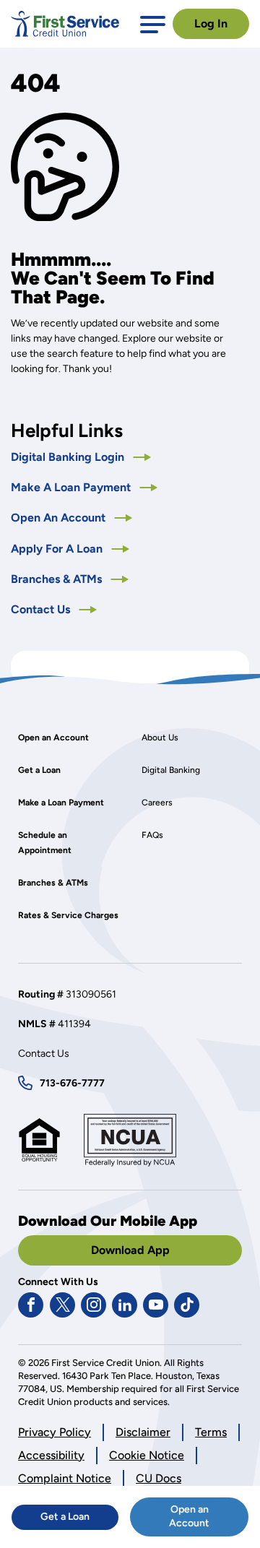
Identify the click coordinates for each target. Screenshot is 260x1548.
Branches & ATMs (58, 579)
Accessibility (51, 1455)
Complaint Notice (64, 1478)
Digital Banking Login (81, 457)
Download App (130, 1250)
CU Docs (158, 1478)
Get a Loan (79, 1520)
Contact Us (42, 609)
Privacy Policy (54, 1432)
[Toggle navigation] (152, 23)
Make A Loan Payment (72, 487)
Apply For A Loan (70, 548)
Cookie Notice (146, 1456)
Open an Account (208, 1519)
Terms (211, 1432)
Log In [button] (211, 23)
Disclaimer (143, 1432)
